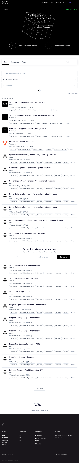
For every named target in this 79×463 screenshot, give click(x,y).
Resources (58, 2)
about (20, 435)
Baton (11, 105)
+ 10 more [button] (55, 110)
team (20, 437)
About (65, 2)
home (3, 435)
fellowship (38, 435)
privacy (4, 454)
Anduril (11, 157)
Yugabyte (12, 144)
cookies (10, 454)
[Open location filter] (75, 86)
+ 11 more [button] (67, 123)
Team (51, 2)
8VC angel (5, 442)
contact (4, 444)
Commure (12, 118)
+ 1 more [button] (71, 149)
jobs (6, 62)
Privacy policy (35, 410)
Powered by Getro (72, 93)
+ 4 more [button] (72, 162)
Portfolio (45, 2)
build (37, 440)
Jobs (70, 2)
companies (15, 62)
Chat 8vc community (38, 444)
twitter (57, 454)
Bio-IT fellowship (41, 438)
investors (64, 454)
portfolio (5, 437)
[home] (5, 2)
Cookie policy (44, 410)
